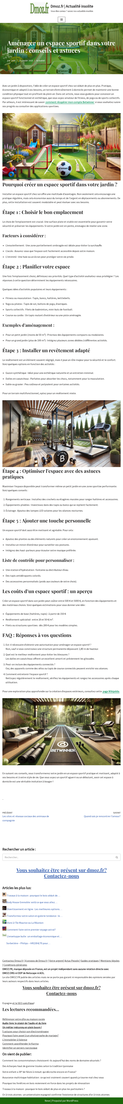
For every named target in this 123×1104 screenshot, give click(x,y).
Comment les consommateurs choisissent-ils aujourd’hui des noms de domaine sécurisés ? (51, 1060)
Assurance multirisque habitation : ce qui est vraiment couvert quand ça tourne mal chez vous (53, 1077)
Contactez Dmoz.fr (12, 960)
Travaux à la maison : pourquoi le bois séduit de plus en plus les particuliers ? (43, 1089)
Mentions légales (110, 960)
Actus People (72, 960)
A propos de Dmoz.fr (36, 960)
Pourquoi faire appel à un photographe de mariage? (30, 1035)
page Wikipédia (111, 691)
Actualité (40, 60)
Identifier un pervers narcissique (19, 1047)
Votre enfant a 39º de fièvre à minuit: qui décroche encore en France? (39, 1071)
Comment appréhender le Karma (20, 1043)
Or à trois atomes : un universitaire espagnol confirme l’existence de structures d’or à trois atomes (56, 1094)
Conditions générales (15, 964)
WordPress (72, 1100)
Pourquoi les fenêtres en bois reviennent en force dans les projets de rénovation (46, 1083)
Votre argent (56, 960)
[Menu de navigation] (61, 19)
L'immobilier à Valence (14, 1039)
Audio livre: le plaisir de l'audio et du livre (24, 1023)
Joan (13, 60)
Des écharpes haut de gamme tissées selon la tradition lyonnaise (37, 1066)
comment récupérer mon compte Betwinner (69, 102)
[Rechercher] (117, 857)
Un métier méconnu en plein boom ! (22, 1027)
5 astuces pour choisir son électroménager (25, 1031)
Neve (47, 1100)
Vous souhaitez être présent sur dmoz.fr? (61, 873)
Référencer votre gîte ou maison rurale (23, 1019)
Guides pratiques (90, 960)
